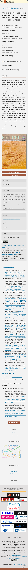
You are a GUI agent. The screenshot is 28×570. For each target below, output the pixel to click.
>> (13, 373)
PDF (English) (14, 175)
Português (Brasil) (14, 435)
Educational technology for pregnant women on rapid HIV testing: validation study (15, 398)
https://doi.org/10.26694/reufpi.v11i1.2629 (12, 61)
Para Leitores (14, 469)
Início (3, 7)
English (14, 432)
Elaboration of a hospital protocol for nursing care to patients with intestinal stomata (14, 288)
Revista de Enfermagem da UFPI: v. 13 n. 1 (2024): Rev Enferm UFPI (15, 401)
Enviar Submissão (14, 422)
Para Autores (14, 471)
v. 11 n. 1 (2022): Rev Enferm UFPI (10, 8)
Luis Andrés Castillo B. (19, 564)
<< (2, 373)
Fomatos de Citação (9, 208)
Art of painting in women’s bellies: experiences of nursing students (15, 298)
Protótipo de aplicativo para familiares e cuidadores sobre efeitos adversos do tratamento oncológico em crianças (15, 412)
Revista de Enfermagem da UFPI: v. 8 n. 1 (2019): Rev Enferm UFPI (15, 316)
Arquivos (8, 7)
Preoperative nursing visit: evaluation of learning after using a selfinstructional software (15, 345)
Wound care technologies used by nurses (15, 367)
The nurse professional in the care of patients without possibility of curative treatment (14, 274)
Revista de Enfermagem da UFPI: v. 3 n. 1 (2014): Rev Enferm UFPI (15, 308)
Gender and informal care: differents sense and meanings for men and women (14, 312)
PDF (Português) (14, 172)
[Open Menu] (1, 1)
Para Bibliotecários (14, 473)
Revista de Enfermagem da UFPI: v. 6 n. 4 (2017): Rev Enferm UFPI (15, 348)
